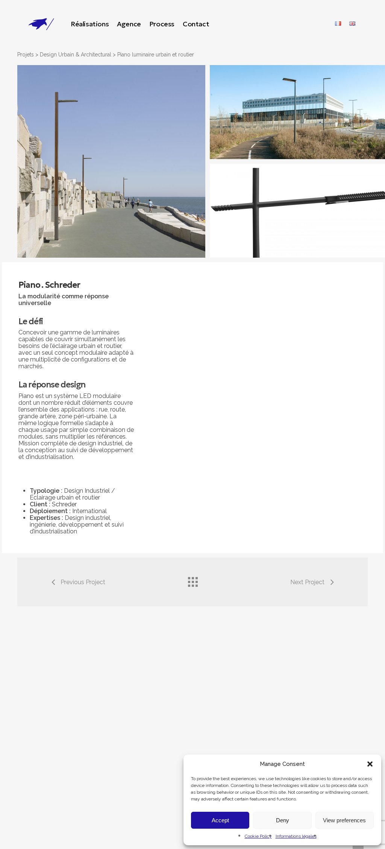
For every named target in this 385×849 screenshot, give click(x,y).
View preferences (344, 820)
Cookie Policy (258, 836)
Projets (25, 55)
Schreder (64, 504)
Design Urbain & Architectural (75, 55)
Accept (220, 820)
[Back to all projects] (192, 580)
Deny (282, 820)
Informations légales (296, 836)
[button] (370, 764)
